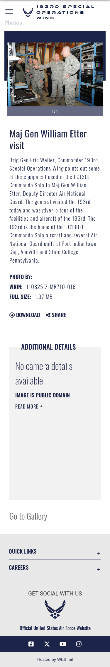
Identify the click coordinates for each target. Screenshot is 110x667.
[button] (9, 12)
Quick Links (22, 551)
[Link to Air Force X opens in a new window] (47, 644)
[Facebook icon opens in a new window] (31, 644)
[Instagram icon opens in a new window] (79, 644)
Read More (27, 406)
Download (27, 315)
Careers (18, 567)
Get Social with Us (55, 593)
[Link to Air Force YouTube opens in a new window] (63, 644)
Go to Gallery (28, 515)
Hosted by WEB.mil (55, 659)
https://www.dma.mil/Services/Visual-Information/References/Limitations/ (51, 489)
